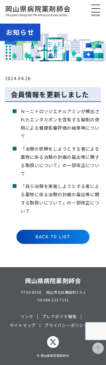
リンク (26, 316)
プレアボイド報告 (59, 316)
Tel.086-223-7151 (53, 299)
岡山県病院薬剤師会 (38, 10)
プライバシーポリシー (66, 325)
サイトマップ (23, 325)
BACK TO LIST (53, 236)
